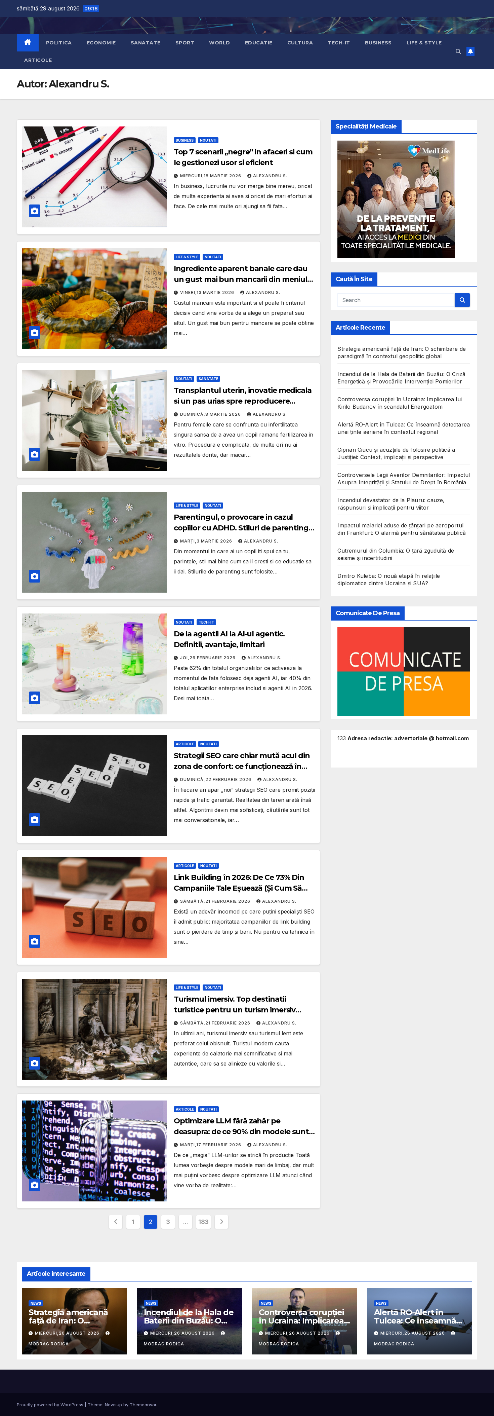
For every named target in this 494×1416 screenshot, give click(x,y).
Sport (185, 43)
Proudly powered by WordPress (51, 1404)
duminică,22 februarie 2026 (216, 779)
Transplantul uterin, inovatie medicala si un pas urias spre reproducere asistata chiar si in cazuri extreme (243, 401)
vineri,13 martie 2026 (208, 292)
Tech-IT (339, 43)
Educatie (259, 43)
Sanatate (146, 43)
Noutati (208, 140)
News (36, 1303)
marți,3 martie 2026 (207, 541)
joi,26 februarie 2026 (208, 657)
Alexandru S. (270, 175)
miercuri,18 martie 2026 (211, 175)
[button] (458, 51)
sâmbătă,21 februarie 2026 (216, 901)
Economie (101, 43)
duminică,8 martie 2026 (211, 414)
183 (203, 1221)
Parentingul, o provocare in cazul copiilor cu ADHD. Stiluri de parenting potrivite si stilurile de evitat (241, 528)
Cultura (300, 43)
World (219, 43)
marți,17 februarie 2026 (211, 1144)
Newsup (113, 1404)
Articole (38, 60)
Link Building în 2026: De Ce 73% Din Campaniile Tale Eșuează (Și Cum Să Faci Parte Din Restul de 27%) (239, 888)
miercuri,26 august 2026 (68, 1333)
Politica (59, 43)
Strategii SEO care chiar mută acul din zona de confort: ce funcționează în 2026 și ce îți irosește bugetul (242, 766)
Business (378, 43)
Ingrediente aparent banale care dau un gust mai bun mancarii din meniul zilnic (241, 279)
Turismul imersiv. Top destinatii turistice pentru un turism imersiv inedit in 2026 (235, 1010)
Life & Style (424, 43)
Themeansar (143, 1404)
